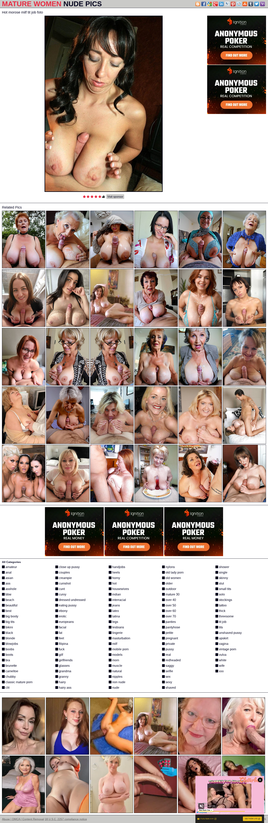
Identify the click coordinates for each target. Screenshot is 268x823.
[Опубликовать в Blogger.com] (197, 4)
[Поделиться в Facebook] (203, 4)
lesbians (117, 627)
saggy (169, 665)
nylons (170, 567)
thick (221, 611)
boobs (9, 649)
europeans (66, 621)
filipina (63, 643)
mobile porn (120, 649)
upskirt (223, 638)
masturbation (120, 638)
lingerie (117, 632)
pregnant (171, 638)
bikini (9, 627)
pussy (169, 649)
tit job (222, 621)
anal (8, 572)
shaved (170, 687)
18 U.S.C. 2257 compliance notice (66, 819)
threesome (226, 616)
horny (115, 578)
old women (173, 578)
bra (7, 660)
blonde (10, 638)
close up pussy (69, 567)
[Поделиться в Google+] (215, 4)
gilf (60, 654)
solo (221, 594)
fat (60, 632)
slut (221, 583)
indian (116, 594)
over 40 (170, 600)
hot (114, 583)
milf (114, 643)
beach (9, 600)
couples (64, 572)
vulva (222, 654)
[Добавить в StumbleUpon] (244, 4)
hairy (62, 682)
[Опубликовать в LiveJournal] (227, 4)
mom (115, 660)
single (222, 572)
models (116, 654)
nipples (116, 676)
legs (114, 621)
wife (221, 665)
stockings (225, 600)
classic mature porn (19, 682)
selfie (169, 671)
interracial (118, 600)
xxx (221, 671)
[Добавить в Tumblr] (250, 4)
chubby (10, 676)
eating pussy (67, 605)
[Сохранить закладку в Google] (209, 4)
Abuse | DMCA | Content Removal (23, 819)
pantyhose (172, 627)
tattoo (222, 605)
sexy (168, 682)
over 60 (170, 611)
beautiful (11, 605)
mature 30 (172, 594)
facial (62, 627)
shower (223, 567)
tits (220, 627)
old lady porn (174, 572)
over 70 (170, 616)
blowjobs (11, 643)
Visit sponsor (115, 196)
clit (7, 687)
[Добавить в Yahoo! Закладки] (262, 4)
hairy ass (64, 687)
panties (170, 621)
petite (169, 632)
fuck (61, 649)
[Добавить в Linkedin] (221, 4)
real (168, 654)
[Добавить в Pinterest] (233, 4)
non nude (118, 682)
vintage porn (227, 649)
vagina (223, 643)
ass (7, 583)
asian (9, 578)
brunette (11, 665)
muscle (116, 665)
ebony (62, 611)
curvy (62, 594)
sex (167, 676)
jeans (115, 605)
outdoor (170, 589)
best (8, 611)
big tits (10, 621)
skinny (223, 578)
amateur (11, 567)
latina (115, 616)
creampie (65, 578)
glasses (64, 665)
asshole (10, 589)
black (9, 632)
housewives (120, 589)
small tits (224, 589)
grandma (64, 671)
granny (63, 676)
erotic (62, 616)
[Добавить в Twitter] (256, 4)
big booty (11, 616)
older (169, 583)
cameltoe (11, 671)
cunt (61, 589)
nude (115, 687)
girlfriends (65, 660)
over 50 (170, 605)
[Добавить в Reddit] (239, 4)
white (222, 660)
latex (115, 611)
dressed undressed (72, 600)
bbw (8, 594)
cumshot (64, 583)
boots (9, 654)
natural (116, 671)
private (170, 643)
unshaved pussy (230, 632)
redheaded (173, 660)
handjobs (118, 567)
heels (115, 572)
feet (61, 638)
